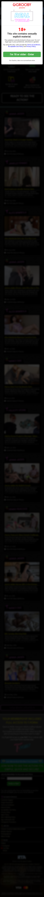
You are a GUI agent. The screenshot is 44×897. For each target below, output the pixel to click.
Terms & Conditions (33, 45)
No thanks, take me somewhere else (22, 60)
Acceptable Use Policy (15, 46)
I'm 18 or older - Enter (22, 54)
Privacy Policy (31, 46)
